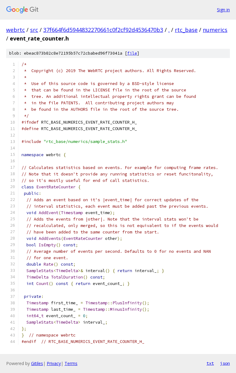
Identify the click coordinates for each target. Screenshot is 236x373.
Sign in (223, 10)
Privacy (54, 363)
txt (210, 363)
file (132, 53)
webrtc (15, 29)
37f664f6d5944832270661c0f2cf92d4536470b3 (103, 29)
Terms (71, 363)
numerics (215, 29)
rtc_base (186, 29)
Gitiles (37, 363)
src (34, 29)
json (225, 363)
